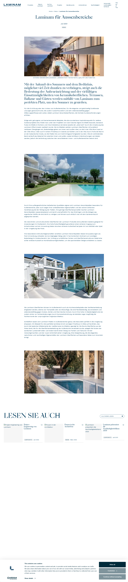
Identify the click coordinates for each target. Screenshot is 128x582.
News (56, 11)
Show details (29, 578)
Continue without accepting (112, 577)
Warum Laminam (40, 5)
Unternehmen (83, 5)
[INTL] (14, 5)
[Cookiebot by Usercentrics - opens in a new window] (12, 578)
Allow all (112, 564)
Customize (111, 570)
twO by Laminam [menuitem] (50, 5)
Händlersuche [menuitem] (70, 5)
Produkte (30, 5)
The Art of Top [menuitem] (116, 5)
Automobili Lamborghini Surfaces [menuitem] (107, 5)
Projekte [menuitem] (59, 5)
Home (51, 11)
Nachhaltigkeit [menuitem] (95, 5)
